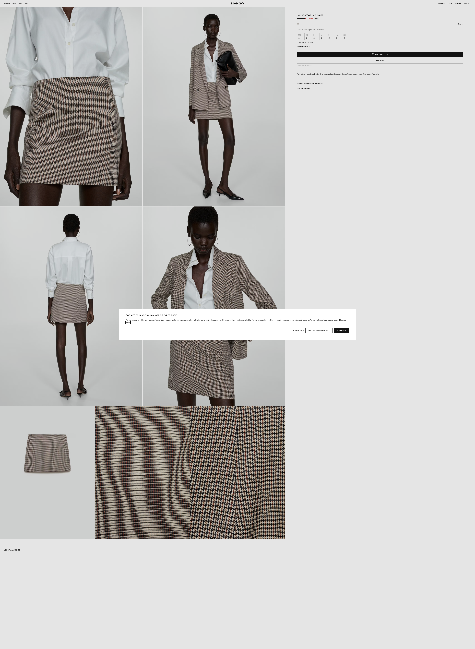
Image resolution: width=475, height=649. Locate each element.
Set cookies (298, 330)
